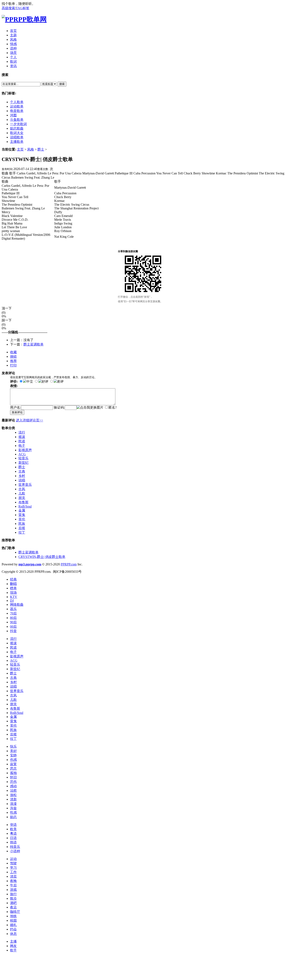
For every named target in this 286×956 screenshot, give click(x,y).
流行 (21, 432)
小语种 (15, 851)
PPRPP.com (69, 564)
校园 (13, 920)
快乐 (13, 746)
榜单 (13, 588)
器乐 (13, 609)
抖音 (13, 631)
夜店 (13, 907)
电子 (21, 445)
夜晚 (13, 881)
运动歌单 (16, 106)
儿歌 (21, 493)
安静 (13, 755)
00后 (13, 626)
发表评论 (17, 412)
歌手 (13, 950)
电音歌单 (16, 111)
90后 (13, 622)
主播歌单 (16, 141)
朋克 (21, 498)
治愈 (13, 790)
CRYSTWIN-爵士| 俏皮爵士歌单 (41, 557)
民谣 (21, 441)
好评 (45, 381)
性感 (13, 812)
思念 (13, 768)
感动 (13, 786)
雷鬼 (21, 515)
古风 (21, 489)
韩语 (13, 842)
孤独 (13, 773)
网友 (13, 946)
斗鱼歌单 (16, 119)
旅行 (13, 894)
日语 (13, 838)
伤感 (13, 759)
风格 (30, 149)
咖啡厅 (15, 911)
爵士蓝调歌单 (33, 344)
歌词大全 (16, 133)
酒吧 (13, 903)
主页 (20, 149)
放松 (13, 795)
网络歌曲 (16, 604)
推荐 (13, 361)
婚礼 (13, 925)
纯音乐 (15, 846)
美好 (13, 751)
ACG (22, 454)
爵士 (40, 149)
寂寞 (13, 764)
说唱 (21, 480)
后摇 (21, 528)
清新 (13, 799)
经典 (13, 579)
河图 (13, 115)
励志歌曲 (16, 128)
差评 (60, 381)
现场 (13, 592)
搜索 (62, 84)
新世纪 (23, 462)
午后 (13, 885)
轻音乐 (23, 458)
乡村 (21, 476)
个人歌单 (16, 102)
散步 (13, 898)
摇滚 (21, 437)
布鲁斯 (23, 502)
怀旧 (13, 777)
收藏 (13, 352)
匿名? (112, 407)
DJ (12, 600)
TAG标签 (22, 8)
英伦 (21, 519)
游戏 (13, 889)
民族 (21, 523)
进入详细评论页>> (29, 420)
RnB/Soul (25, 506)
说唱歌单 (16, 137)
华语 (13, 824)
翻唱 (13, 584)
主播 (13, 941)
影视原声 (25, 450)
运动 (13, 859)
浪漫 (13, 803)
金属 (21, 510)
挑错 (13, 356)
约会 (13, 929)
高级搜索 (8, 8)
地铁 (13, 916)
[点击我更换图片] (90, 407)
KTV (13, 597)
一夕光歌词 (18, 124)
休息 (13, 933)
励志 (13, 817)
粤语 (13, 833)
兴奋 (13, 808)
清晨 (13, 876)
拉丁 (21, 532)
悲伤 (13, 781)
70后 (13, 613)
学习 (13, 867)
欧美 (13, 829)
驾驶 (13, 863)
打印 (13, 365)
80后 (13, 618)
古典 (21, 471)
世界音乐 (25, 484)
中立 (29, 381)
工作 (13, 872)
